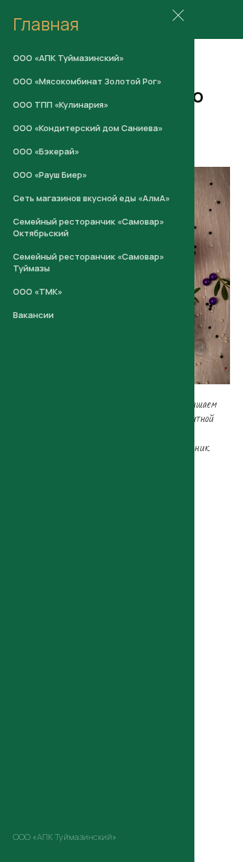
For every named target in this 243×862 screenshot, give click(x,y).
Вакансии (33, 315)
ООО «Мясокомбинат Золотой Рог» (87, 81)
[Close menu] (178, 16)
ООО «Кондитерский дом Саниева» (88, 128)
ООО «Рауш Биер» (50, 174)
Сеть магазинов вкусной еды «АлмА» (91, 198)
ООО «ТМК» (37, 291)
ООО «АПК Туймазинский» (68, 58)
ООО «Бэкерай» (46, 151)
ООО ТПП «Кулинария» (60, 104)
